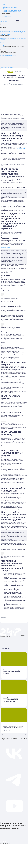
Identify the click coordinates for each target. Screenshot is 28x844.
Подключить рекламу (8, 6)
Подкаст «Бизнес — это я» (9, 17)
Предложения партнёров (8, 19)
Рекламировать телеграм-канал (10, 8)
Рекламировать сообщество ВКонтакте (11, 11)
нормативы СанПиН (5, 247)
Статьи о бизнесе (7, 16)
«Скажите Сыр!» (17, 130)
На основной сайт (11, 21)
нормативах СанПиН (21, 148)
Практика (10, 71)
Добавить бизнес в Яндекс (9, 4)
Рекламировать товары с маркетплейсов (12, 10)
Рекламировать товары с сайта (10, 7)
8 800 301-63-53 (3, 21)
